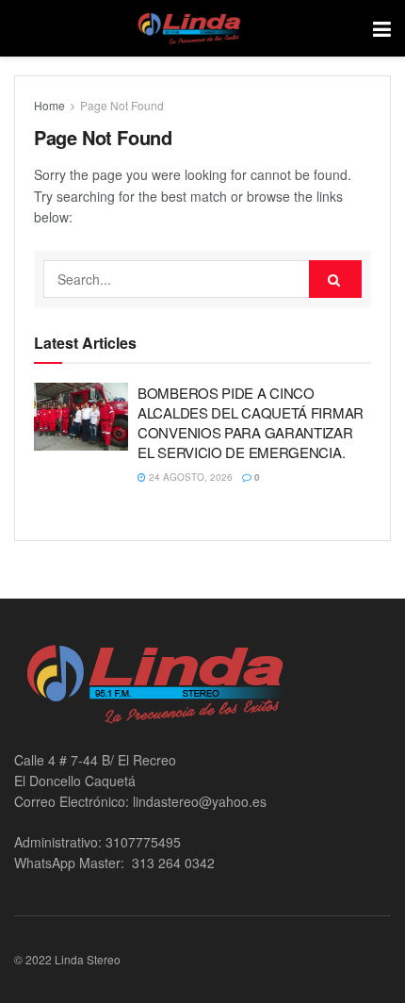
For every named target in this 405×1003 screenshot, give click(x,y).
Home (49, 105)
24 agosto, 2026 (189, 477)
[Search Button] (335, 279)
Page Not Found (122, 105)
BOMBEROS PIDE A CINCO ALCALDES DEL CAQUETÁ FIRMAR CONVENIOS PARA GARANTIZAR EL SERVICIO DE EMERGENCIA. (251, 422)
